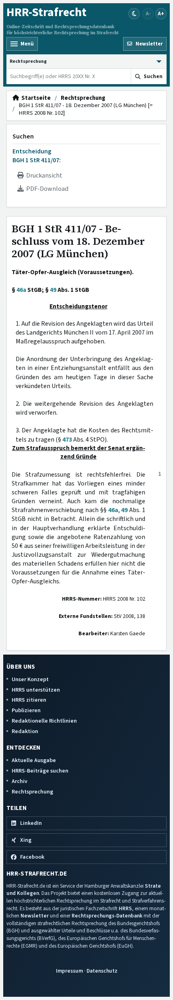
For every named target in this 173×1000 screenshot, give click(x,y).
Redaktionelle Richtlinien (44, 721)
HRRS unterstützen (36, 690)
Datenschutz (101, 971)
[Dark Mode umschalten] (134, 13)
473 (67, 439)
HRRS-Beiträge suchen (40, 771)
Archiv (19, 781)
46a (21, 289)
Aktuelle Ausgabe (34, 760)
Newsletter (35, 915)
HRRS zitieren (29, 700)
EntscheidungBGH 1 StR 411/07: (36, 156)
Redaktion (25, 731)
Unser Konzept (30, 679)
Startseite (35, 98)
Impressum (69, 971)
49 (53, 289)
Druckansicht (43, 175)
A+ (161, 13)
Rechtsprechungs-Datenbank (107, 915)
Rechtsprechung (83, 98)
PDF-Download (46, 188)
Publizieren (26, 710)
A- (148, 13)
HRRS (125, 908)
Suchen (23, 136)
